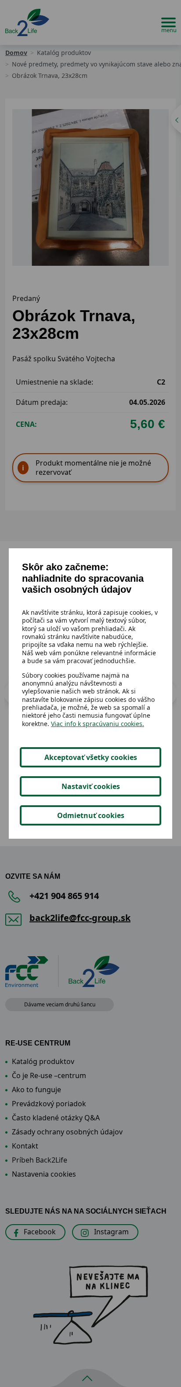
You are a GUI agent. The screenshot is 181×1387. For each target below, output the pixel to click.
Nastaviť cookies (91, 786)
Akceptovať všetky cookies (90, 757)
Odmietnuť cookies (90, 815)
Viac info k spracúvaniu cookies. (97, 723)
